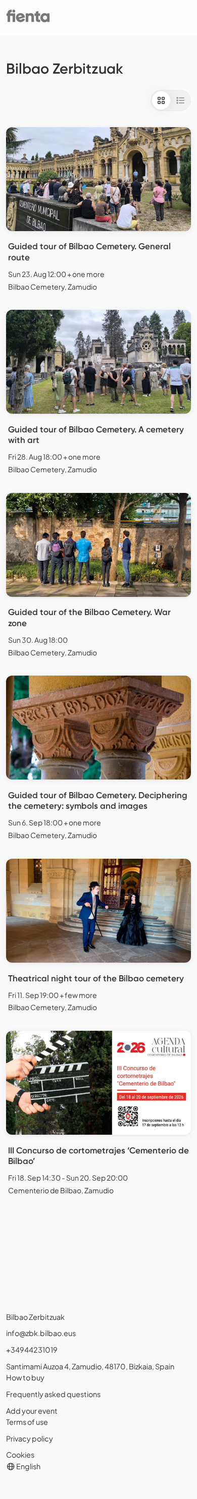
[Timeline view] (180, 100)
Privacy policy (29, 1438)
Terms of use (27, 1421)
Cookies (20, 1454)
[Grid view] (161, 100)
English (27, 1466)
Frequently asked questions (53, 1394)
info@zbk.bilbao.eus (41, 1333)
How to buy (25, 1377)
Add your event (32, 1410)
